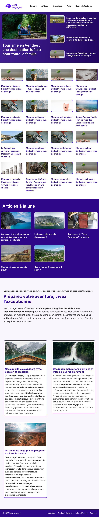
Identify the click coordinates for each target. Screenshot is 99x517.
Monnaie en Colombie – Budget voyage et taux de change (62, 151)
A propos (51, 513)
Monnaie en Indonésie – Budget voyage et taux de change (62, 120)
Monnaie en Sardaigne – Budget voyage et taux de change (81, 54)
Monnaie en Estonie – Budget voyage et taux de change (11, 89)
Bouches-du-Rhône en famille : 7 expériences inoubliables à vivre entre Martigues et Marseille (36, 185)
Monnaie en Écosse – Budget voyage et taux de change (36, 120)
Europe (33, 6)
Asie (69, 6)
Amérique (57, 6)
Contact (93, 513)
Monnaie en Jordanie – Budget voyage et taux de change (61, 89)
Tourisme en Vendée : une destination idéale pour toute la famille (21, 49)
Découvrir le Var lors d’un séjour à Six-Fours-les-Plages (80, 38)
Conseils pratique (84, 6)
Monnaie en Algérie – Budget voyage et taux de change (61, 182)
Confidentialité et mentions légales (73, 513)
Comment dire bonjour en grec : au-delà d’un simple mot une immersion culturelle (15, 237)
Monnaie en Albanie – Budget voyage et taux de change (36, 151)
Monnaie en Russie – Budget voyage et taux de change (86, 182)
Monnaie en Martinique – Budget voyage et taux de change (36, 89)
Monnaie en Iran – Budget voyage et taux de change (86, 151)
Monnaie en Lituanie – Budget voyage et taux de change (11, 120)
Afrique (44, 6)
